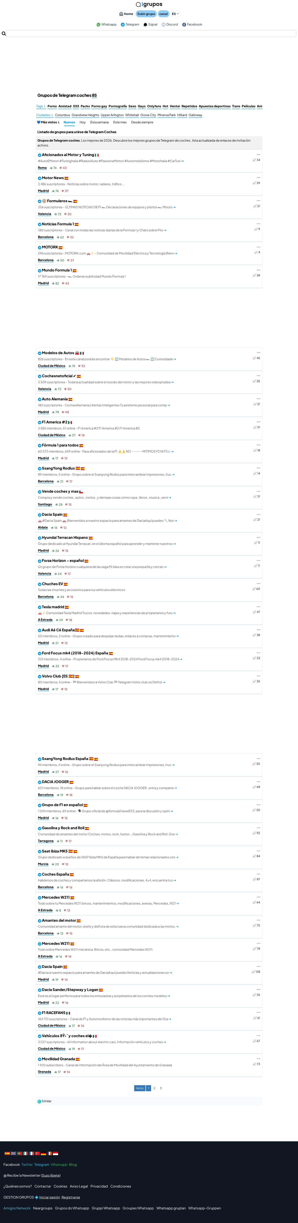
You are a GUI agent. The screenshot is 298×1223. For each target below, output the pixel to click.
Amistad (64, 106)
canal (163, 14)
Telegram (132, 24)
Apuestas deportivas (215, 106)
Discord (172, 24)
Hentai (175, 106)
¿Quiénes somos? (17, 1186)
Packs (85, 106)
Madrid (43, 191)
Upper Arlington (112, 115)
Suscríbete (50, 1175)
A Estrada (45, 619)
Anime (262, 106)
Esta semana (99, 122)
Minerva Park (167, 115)
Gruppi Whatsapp (106, 1208)
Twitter (27, 1164)
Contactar (42, 1186)
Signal (152, 24)
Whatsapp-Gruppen (204, 1208)
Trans (236, 106)
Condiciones (120, 1186)
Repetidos (189, 106)
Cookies (60, 1186)
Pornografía (118, 106)
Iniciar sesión (49, 1197)
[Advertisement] (149, 63)
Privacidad (99, 1186)
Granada (44, 1071)
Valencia (44, 214)
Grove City (148, 115)
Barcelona (46, 237)
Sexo (132, 106)
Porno (52, 106)
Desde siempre (142, 122)
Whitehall (132, 115)
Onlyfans (154, 106)
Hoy (83, 122)
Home (128, 14)
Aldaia (43, 527)
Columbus (62, 115)
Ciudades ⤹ (44, 115)
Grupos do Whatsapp (72, 1208)
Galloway (195, 115)
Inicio (139, 1088)
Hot (165, 106)
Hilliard (182, 115)
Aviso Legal (79, 1186)
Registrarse (71, 1197)
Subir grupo (146, 14)
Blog (73, 1164)
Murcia (43, 864)
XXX (76, 106)
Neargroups (42, 1208)
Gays (142, 106)
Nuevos (69, 122)
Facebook (194, 24)
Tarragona (46, 841)
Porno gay (99, 106)
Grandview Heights (85, 115)
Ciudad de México (51, 366)
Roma (42, 167)
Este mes (120, 122)
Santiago (45, 504)
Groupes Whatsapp (138, 1208)
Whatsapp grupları (171, 1208)
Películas (248, 106)
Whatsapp (109, 24)
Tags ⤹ (41, 106)
